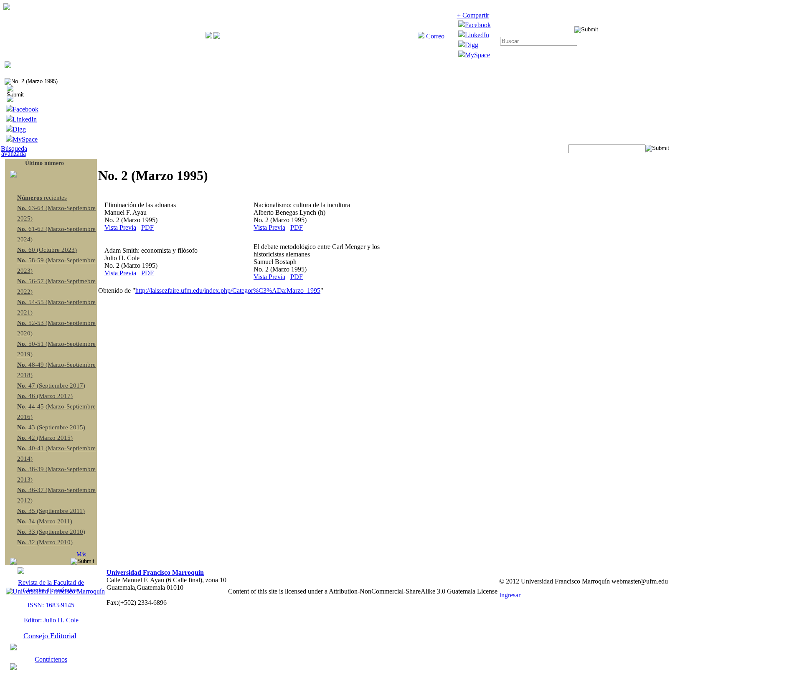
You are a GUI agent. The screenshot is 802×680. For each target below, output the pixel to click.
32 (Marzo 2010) (45, 542)
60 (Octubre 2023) (47, 249)
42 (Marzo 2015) (45, 437)
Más (81, 554)
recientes (42, 197)
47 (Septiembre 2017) (51, 385)
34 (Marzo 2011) (44, 521)
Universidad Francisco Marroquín (155, 572)
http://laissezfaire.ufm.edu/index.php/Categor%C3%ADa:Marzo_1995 (227, 290)
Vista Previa (120, 227)
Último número (44, 163)
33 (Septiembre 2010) (51, 531)
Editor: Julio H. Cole (51, 620)
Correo (434, 36)
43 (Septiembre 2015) (51, 427)
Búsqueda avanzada (14, 151)
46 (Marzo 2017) (45, 396)
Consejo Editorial (49, 636)
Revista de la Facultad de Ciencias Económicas (51, 586)
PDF (147, 227)
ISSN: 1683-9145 (51, 605)
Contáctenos (51, 659)
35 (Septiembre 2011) (51, 510)
